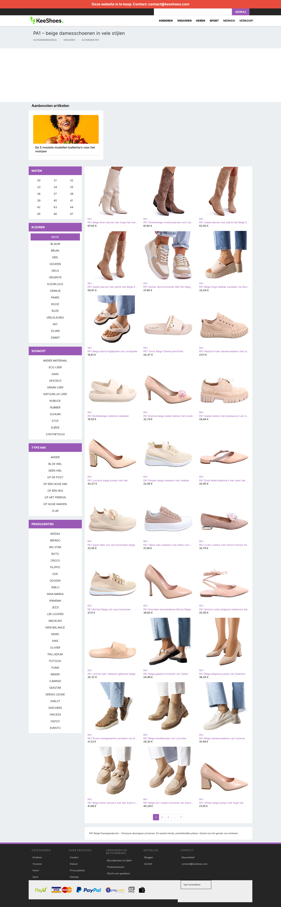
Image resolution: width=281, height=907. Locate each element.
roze (55, 310)
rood (55, 304)
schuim (55, 414)
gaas (55, 374)
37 (55, 193)
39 (39, 200)
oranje (55, 290)
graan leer (55, 387)
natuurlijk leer (55, 394)
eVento (55, 727)
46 (55, 213)
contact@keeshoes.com (168, 4)
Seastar (55, 687)
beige (55, 237)
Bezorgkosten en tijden (119, 860)
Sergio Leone (55, 694)
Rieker (55, 674)
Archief (148, 863)
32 (71, 180)
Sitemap (74, 876)
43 (55, 207)
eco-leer (55, 367)
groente (55, 277)
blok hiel (55, 463)
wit (55, 324)
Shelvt (55, 701)
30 (39, 180)
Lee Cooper (55, 614)
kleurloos (55, 284)
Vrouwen (37, 863)
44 (71, 207)
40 (55, 200)
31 (55, 180)
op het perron (55, 497)
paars (55, 297)
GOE (55, 573)
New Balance (55, 627)
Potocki (55, 661)
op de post (55, 477)
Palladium (55, 654)
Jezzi (55, 607)
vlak (55, 510)
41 (71, 200)
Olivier (55, 647)
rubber (55, 407)
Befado (55, 540)
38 (71, 193)
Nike (55, 640)
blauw (55, 243)
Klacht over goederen (118, 873)
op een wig (55, 490)
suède (55, 427)
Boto (55, 553)
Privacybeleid (77, 870)
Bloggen (148, 857)
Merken (229, 20)
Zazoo (55, 721)
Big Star (55, 547)
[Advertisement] (114, 75)
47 (71, 213)
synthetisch (55, 434)
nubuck (55, 400)
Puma (55, 667)
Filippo (55, 567)
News (55, 634)
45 (39, 213)
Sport (35, 876)
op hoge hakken (55, 504)
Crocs (55, 560)
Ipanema (55, 600)
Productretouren (115, 866)
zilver (55, 330)
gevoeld (55, 380)
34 (55, 187)
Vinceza (55, 714)
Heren (35, 870)
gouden (55, 264)
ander (55, 457)
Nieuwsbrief (188, 857)
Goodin (55, 580)
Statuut (74, 863)
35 (71, 187)
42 (38, 207)
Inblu (55, 587)
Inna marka (55, 594)
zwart (55, 337)
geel (55, 257)
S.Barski (55, 681)
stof (55, 420)
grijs (55, 270)
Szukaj (240, 11)
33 (39, 187)
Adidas (55, 533)
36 (39, 193)
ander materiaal (55, 360)
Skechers (55, 707)
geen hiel (55, 470)
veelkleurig (55, 317)
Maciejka (55, 620)
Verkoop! (246, 20)
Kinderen (37, 857)
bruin (55, 250)
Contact (74, 857)
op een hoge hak (55, 484)
